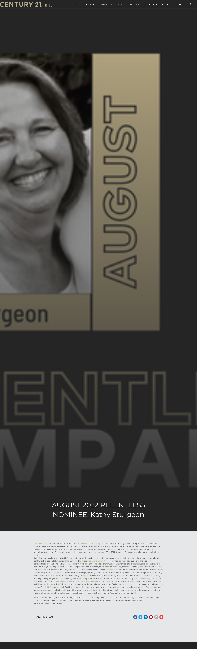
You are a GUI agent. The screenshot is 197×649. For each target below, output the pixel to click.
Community (104, 4)
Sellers (165, 4)
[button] (135, 617)
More (178, 4)
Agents (139, 4)
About (89, 4)
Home (78, 4)
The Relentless (124, 4)
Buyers (151, 4)
